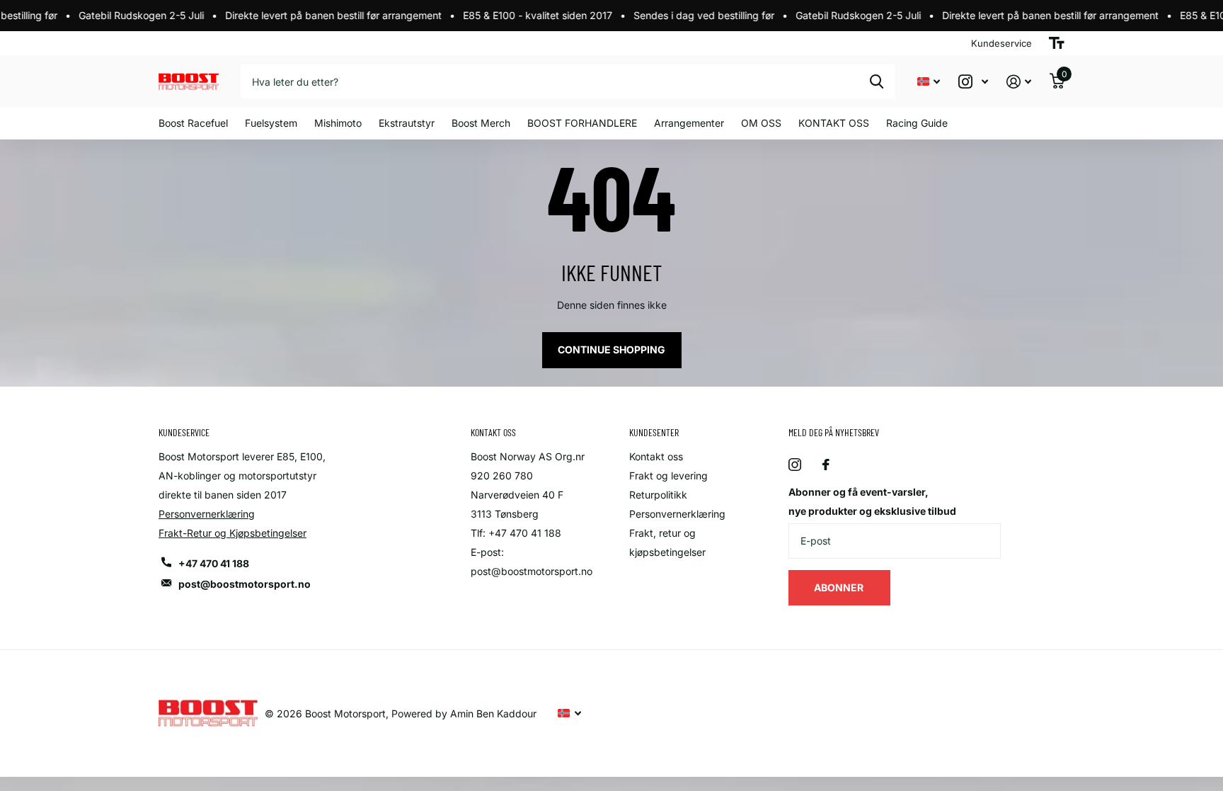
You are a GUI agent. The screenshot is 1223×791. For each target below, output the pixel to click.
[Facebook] (825, 464)
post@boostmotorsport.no (244, 584)
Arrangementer (689, 123)
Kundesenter (654, 432)
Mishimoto (338, 123)
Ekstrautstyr (407, 123)
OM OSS (761, 123)
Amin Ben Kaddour (493, 713)
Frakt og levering (668, 476)
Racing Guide (917, 123)
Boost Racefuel (193, 123)
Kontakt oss (656, 456)
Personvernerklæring (207, 514)
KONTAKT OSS (833, 123)
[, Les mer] (973, 82)
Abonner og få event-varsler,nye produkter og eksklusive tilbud (872, 501)
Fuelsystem (271, 123)
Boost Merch (481, 123)
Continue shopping (611, 349)
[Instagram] (794, 464)
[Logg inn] (1019, 82)
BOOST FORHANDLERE (582, 123)
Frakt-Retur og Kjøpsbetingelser (232, 533)
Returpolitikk (658, 495)
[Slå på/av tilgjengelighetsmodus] (1056, 43)
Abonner (840, 587)
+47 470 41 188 (213, 563)
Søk (876, 81)
